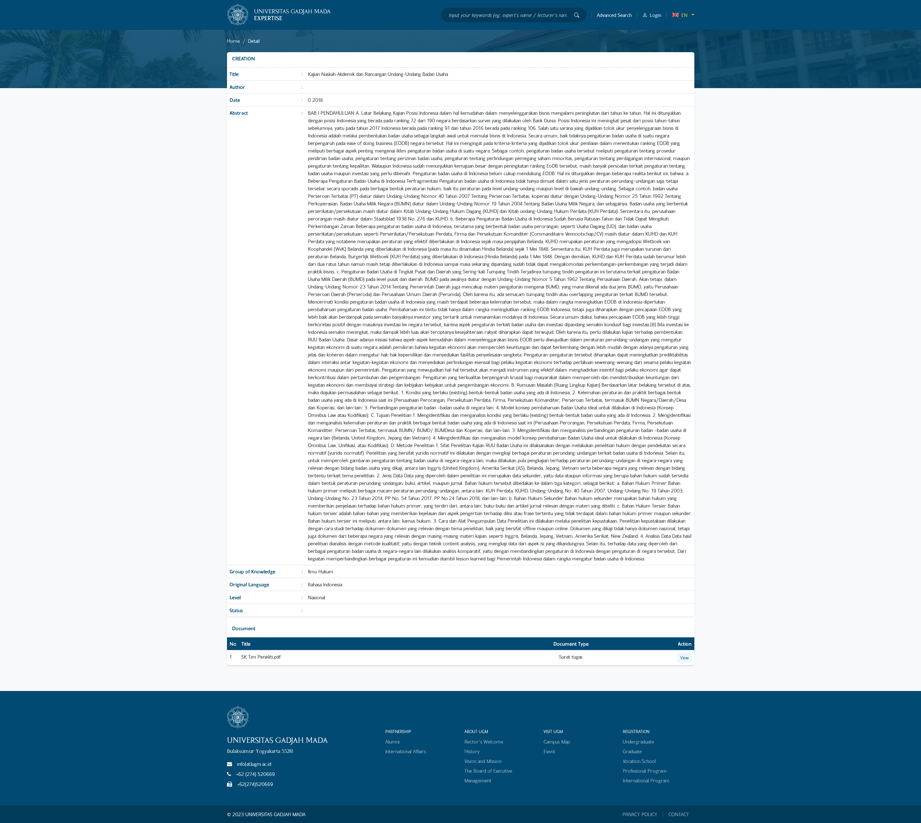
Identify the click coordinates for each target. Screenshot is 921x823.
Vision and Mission (483, 761)
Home (233, 41)
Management (477, 780)
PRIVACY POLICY (639, 814)
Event (549, 751)
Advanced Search (614, 15)
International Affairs (405, 751)
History (472, 751)
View (684, 657)
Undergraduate (638, 741)
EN (684, 15)
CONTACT (678, 814)
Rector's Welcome (483, 741)
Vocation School (639, 761)
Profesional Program (645, 771)
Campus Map (557, 741)
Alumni (392, 741)
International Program (646, 780)
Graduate (632, 751)
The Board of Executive (488, 771)
